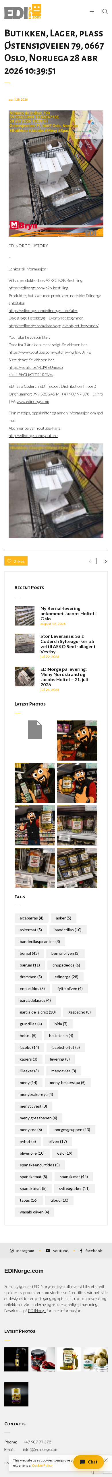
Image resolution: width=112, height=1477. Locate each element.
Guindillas (31, 1023)
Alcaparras (31, 917)
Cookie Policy (42, 1465)
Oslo (64, 1153)
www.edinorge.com (33, 401)
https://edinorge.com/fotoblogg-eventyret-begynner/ (54, 325)
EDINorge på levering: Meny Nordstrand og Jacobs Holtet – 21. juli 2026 (64, 677)
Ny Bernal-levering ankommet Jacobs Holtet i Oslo (68, 613)
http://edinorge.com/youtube (33, 435)
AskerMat (31, 929)
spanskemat (33, 1176)
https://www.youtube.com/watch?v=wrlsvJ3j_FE (50, 352)
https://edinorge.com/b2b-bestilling (38, 287)
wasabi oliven (34, 1211)
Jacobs (29, 1047)
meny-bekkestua (68, 1082)
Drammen (31, 976)
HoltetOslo (61, 1035)
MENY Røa (31, 1129)
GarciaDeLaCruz (35, 1000)
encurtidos (32, 988)
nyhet (28, 1141)
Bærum (30, 964)
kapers (28, 1059)
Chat (93, 1461)
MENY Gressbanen (38, 1117)
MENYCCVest (33, 1106)
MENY (28, 1082)
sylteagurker (74, 1188)
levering (60, 1059)
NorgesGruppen (72, 1129)
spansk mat (74, 1176)
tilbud (59, 1200)
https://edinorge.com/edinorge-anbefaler (43, 310)
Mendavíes (63, 1070)
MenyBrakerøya (36, 1094)
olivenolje (32, 1153)
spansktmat (33, 1188)
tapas (29, 1200)
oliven (58, 1141)
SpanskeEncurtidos (40, 1164)
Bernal (29, 953)
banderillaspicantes (40, 941)
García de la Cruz (38, 1012)
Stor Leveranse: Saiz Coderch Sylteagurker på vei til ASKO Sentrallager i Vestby (67, 644)
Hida (61, 1023)
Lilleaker (29, 1070)
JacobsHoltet (66, 1047)
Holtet (28, 1035)
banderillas (68, 929)
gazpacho (79, 1012)
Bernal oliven (65, 953)
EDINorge (66, 976)
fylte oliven (70, 988)
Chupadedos (66, 964)
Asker (63, 917)
